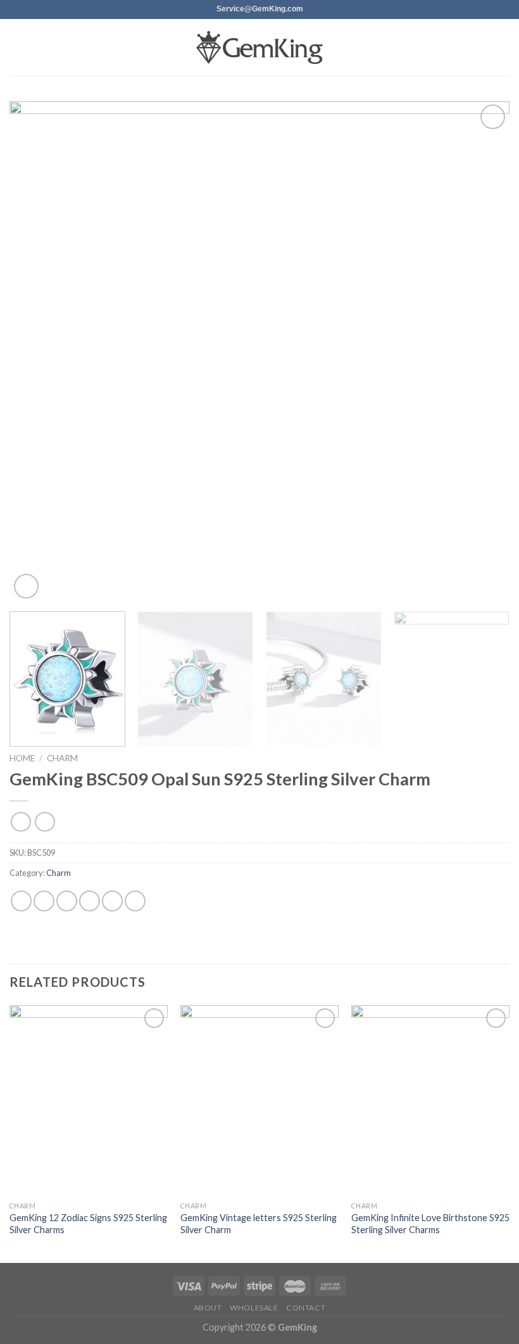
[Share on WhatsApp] (21, 901)
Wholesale (254, 1307)
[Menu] (17, 47)
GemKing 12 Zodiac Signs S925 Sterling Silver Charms (88, 1223)
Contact (305, 1307)
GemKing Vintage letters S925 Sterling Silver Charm (258, 1223)
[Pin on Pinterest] (112, 901)
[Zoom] (26, 586)
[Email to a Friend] (89, 901)
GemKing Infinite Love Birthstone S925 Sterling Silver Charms (430, 1223)
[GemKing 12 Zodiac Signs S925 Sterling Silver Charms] (88, 1100)
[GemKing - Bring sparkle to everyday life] (259, 48)
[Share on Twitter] (66, 901)
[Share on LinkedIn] (135, 901)
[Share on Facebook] (44, 901)
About (208, 1307)
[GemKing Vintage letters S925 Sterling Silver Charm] (259, 1100)
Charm (62, 758)
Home (22, 758)
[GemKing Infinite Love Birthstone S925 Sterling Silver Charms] (430, 1100)
